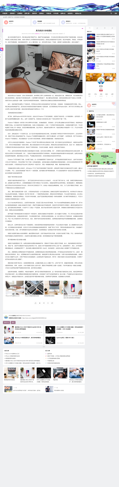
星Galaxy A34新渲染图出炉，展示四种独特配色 (28, 337)
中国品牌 (4, 13)
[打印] (46, 33)
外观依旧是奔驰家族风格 (53, 363)
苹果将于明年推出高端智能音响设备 (105, 129)
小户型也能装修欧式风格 (53, 358)
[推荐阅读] (112, 28)
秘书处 (14, 315)
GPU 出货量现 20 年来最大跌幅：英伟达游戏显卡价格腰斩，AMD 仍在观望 (25, 363)
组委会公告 (78, 13)
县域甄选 (19, 13)
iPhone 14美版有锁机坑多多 (32, 295)
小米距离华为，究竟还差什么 (103, 144)
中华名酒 (55, 13)
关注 (101, 90)
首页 (6, 17)
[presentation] (74, 370)
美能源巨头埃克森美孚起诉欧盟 (96, 176)
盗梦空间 (49, 353)
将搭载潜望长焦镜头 (49, 295)
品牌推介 (41, 13)
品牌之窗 (27, 13)
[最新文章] (89, 28)
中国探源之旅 (50, 360)
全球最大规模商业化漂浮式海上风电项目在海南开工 (101, 171)
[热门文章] (104, 28)
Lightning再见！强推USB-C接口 (65, 337)
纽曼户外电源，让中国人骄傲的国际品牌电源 (58, 356)
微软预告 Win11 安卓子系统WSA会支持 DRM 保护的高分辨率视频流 (23, 360)
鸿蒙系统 (55, 379)
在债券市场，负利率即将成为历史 (96, 173)
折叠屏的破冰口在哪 (101, 122)
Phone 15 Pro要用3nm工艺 (13, 295)
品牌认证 (63, 13)
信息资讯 (70, 13)
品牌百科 (34, 13)
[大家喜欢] (97, 28)
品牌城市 (12, 13)
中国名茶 (48, 13)
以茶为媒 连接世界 (92, 166)
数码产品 (10, 17)
